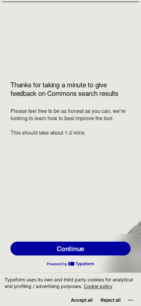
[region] (70, 289)
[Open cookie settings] (130, 300)
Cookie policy (98, 286)
